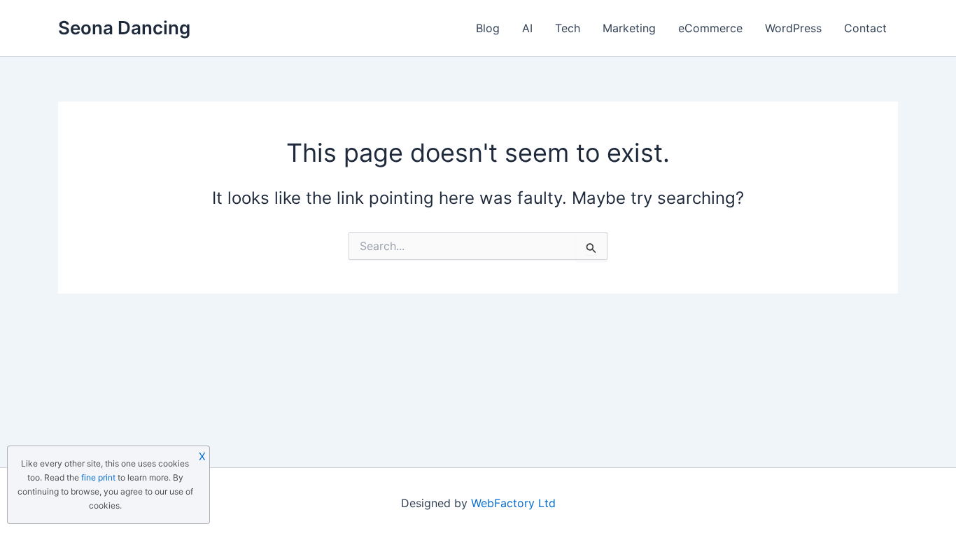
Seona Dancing (124, 28)
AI (527, 28)
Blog (488, 28)
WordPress (793, 28)
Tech (567, 28)
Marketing (629, 28)
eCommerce (710, 28)
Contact (865, 28)
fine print (98, 477)
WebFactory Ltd (513, 503)
